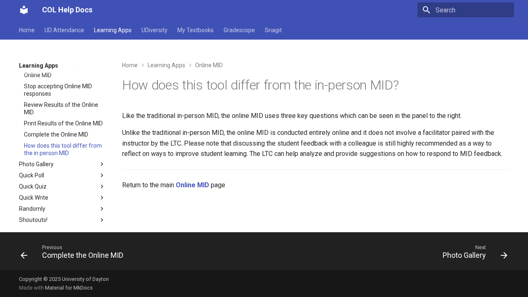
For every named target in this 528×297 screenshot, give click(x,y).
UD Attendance (64, 30)
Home (27, 30)
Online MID (192, 185)
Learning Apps (113, 30)
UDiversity (154, 30)
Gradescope (239, 30)
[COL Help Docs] (24, 10)
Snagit (273, 30)
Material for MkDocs (69, 288)
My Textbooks (195, 30)
